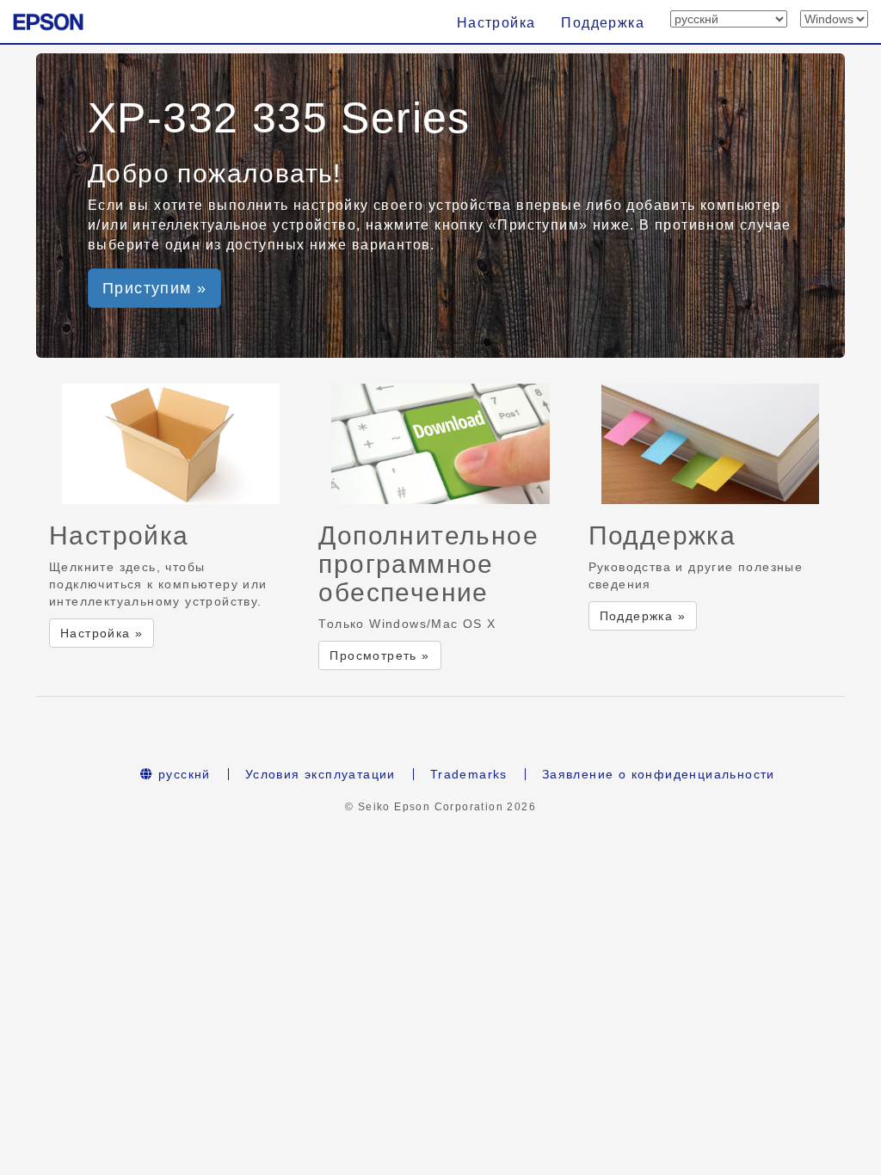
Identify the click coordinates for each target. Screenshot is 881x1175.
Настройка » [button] (101, 633)
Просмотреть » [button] (379, 655)
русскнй (182, 774)
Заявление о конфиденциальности (658, 774)
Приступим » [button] (154, 288)
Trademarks (469, 774)
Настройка (496, 22)
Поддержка (602, 22)
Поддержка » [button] (643, 616)
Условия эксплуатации (320, 774)
